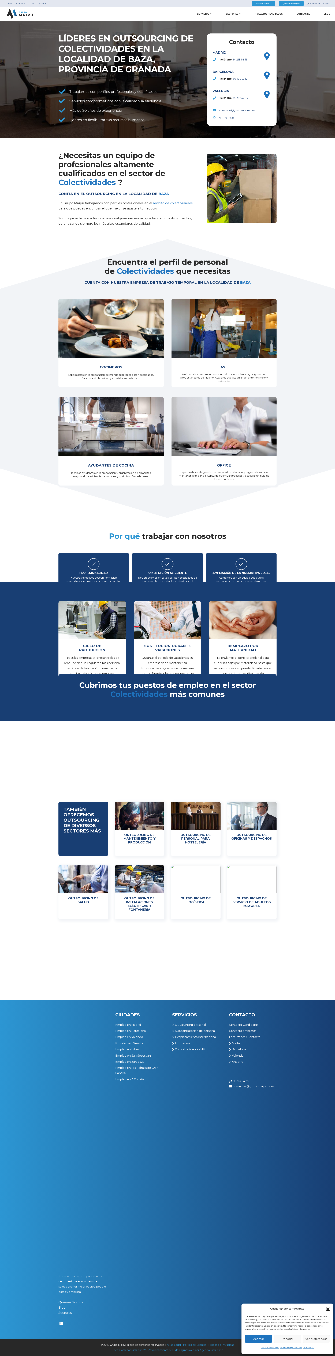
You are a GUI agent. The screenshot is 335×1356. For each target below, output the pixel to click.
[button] (328, 1309)
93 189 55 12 (240, 78)
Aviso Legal (174, 1344)
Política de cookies (270, 1347)
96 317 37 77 (240, 98)
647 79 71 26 (226, 117)
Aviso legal (308, 1347)
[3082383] (267, 56)
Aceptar (258, 1338)
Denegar (287, 1338)
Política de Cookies (194, 1344)
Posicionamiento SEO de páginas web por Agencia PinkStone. (186, 1350)
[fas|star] (61, 1323)
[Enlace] (111, 343)
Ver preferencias (316, 1338)
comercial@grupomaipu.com (237, 110)
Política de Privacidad (221, 1344)
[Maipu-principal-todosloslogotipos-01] (20, 14)
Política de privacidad (291, 1347)
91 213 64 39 (240, 59)
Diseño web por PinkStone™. (129, 1350)
